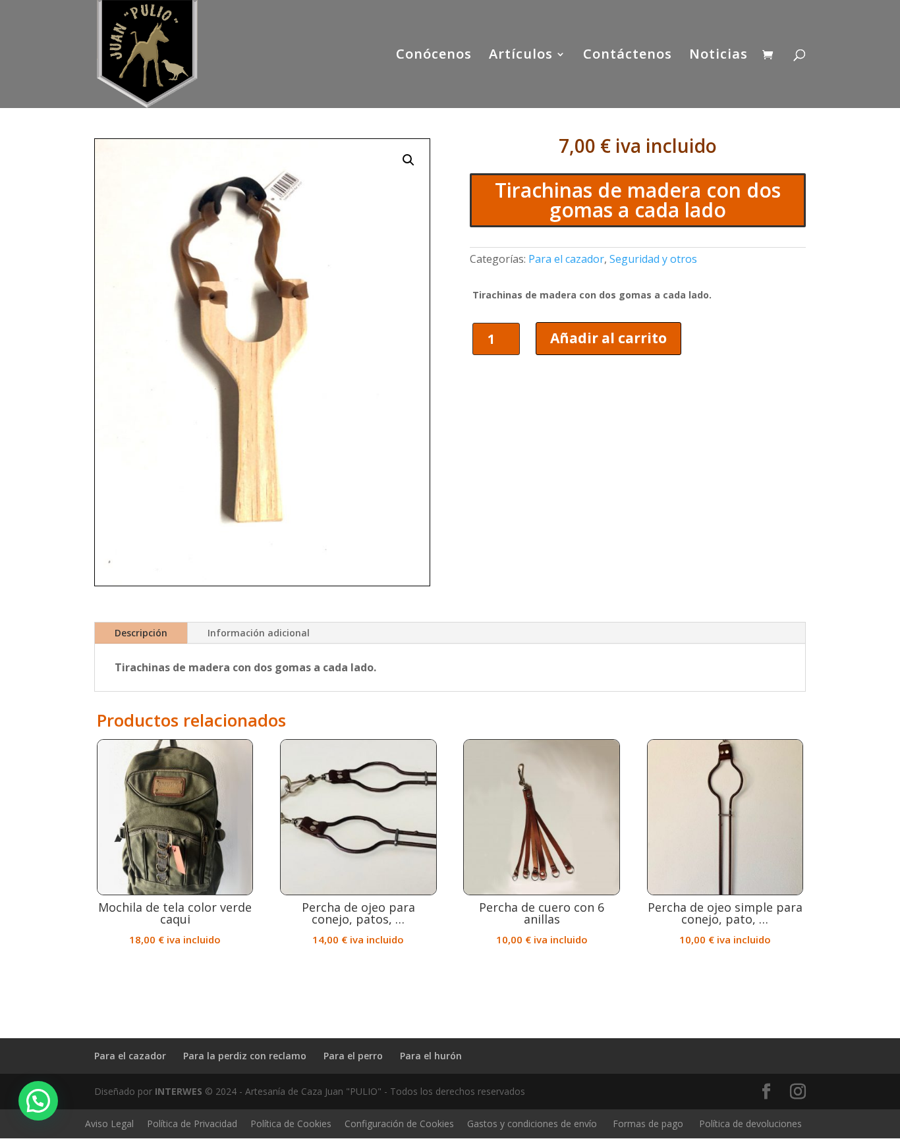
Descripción (141, 632)
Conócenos (434, 56)
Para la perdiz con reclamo (244, 1055)
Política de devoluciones (750, 1123)
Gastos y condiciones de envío (532, 1123)
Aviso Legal (109, 1123)
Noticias (718, 56)
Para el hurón (431, 1055)
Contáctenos (627, 56)
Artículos (521, 56)
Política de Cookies (290, 1123)
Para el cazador (566, 259)
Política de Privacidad (192, 1123)
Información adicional (259, 632)
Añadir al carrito (608, 338)
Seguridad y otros (653, 259)
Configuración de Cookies (399, 1123)
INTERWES (178, 1091)
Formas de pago (648, 1123)
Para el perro (353, 1055)
